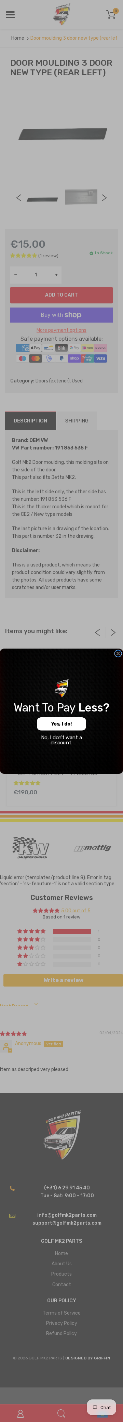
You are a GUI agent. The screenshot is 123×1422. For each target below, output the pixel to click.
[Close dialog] (118, 653)
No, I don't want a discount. (61, 739)
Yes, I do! (61, 724)
